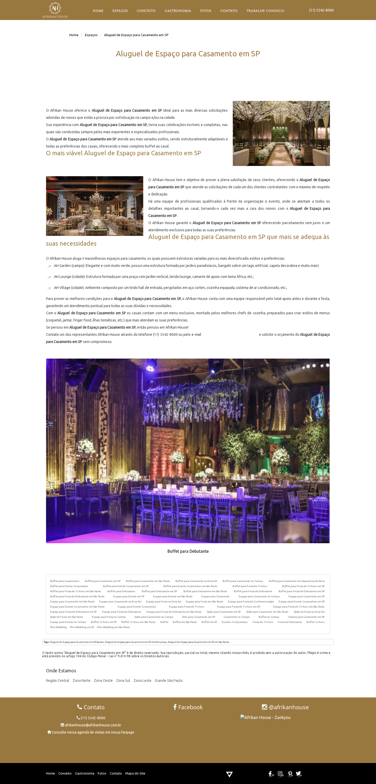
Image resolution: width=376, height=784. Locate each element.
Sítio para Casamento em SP (198, 616)
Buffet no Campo (269, 616)
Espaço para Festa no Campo (109, 616)
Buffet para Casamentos (64, 581)
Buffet (164, 622)
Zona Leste (142, 680)
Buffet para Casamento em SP (102, 581)
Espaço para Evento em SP (128, 596)
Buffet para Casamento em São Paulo (148, 581)
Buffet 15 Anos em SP (104, 622)
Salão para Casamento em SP (224, 611)
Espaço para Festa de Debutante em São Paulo (174, 611)
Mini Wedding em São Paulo (113, 627)
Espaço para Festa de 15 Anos (186, 606)
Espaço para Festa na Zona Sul (163, 601)
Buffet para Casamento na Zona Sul (196, 581)
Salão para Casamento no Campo (154, 616)
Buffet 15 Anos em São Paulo (138, 622)
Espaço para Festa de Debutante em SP (73, 611)
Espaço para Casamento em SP (307, 596)
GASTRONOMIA (178, 11)
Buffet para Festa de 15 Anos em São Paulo (75, 591)
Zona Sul (123, 680)
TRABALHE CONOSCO (265, 11)
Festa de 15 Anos (263, 622)
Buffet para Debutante (121, 591)
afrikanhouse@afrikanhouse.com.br (230, 334)
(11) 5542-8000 (321, 10)
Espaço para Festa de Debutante (121, 611)
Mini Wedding (58, 627)
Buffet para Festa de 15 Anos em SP (303, 586)
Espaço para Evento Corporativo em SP (302, 601)
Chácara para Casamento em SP (306, 616)
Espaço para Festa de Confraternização (251, 601)
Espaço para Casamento (215, 596)
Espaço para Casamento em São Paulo (72, 601)
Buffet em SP (209, 622)
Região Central (57, 680)
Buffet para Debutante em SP (159, 591)
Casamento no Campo (237, 616)
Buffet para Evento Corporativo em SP (126, 586)
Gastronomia (84, 773)
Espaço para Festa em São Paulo (204, 601)
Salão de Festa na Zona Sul (309, 611)
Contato (116, 773)
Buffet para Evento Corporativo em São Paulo (190, 586)
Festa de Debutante (290, 622)
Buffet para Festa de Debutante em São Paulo (77, 596)
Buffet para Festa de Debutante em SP (302, 591)
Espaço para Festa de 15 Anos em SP (238, 606)
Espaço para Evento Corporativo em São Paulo (77, 606)
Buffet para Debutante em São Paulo (205, 591)
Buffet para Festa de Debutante (253, 591)
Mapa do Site (135, 773)
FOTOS (206, 11)
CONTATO (229, 11)
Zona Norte (82, 680)
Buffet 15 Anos (315, 622)
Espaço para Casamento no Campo (259, 596)
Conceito (65, 773)
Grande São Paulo (169, 680)
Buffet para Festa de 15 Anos (250, 586)
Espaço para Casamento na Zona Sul (120, 601)
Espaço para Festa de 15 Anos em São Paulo (299, 606)
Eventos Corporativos (235, 622)
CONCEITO (146, 11)
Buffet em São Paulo (185, 622)
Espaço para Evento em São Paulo (173, 596)
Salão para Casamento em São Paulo (267, 611)
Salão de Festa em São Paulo (66, 616)
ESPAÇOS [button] (120, 11)
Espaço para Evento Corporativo (137, 606)
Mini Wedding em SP (82, 627)
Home (50, 773)
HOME (98, 11)
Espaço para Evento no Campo (68, 622)
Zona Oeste (103, 680)
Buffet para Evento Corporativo (69, 586)
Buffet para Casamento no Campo (243, 581)
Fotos (102, 773)
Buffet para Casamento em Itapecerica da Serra (297, 581)
